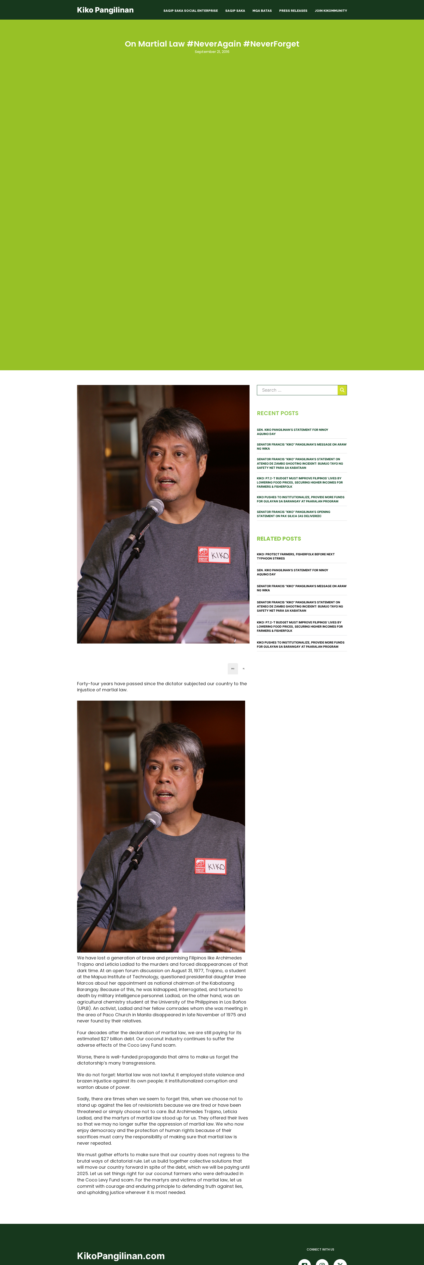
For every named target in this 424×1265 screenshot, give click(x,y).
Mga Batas (262, 10)
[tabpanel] (163, 938)
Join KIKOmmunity (331, 10)
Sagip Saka (235, 10)
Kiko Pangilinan (105, 9)
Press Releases (293, 10)
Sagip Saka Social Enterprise (190, 10)
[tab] (233, 668)
